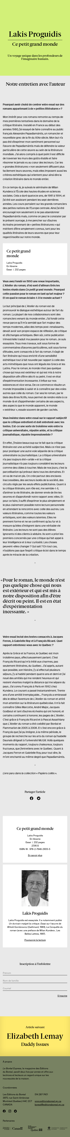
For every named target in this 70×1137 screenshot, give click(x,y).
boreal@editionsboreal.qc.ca (49, 1104)
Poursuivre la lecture (35, 940)
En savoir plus (35, 855)
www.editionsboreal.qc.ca (48, 1101)
